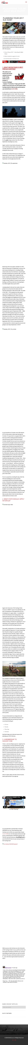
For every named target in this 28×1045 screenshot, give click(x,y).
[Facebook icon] (12, 1040)
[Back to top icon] (25, 1042)
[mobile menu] (26, 2)
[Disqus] (14, 982)
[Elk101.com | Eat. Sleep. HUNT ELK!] (4, 2)
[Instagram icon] (15, 1040)
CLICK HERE (5, 833)
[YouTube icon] (14, 1040)
